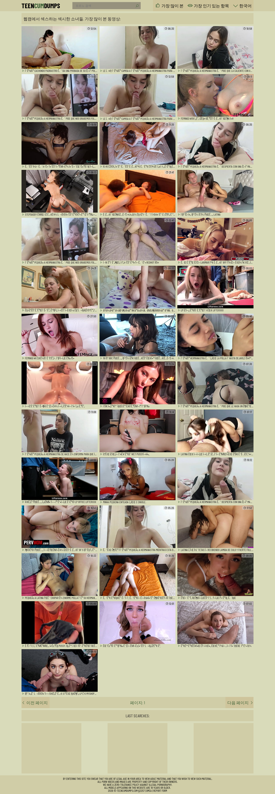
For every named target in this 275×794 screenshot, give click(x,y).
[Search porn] (137, 6)
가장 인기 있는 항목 (211, 5)
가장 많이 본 (172, 5)
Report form (160, 790)
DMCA (149, 790)
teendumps (41, 5)
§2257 (141, 790)
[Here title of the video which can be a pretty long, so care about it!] (60, 47)
